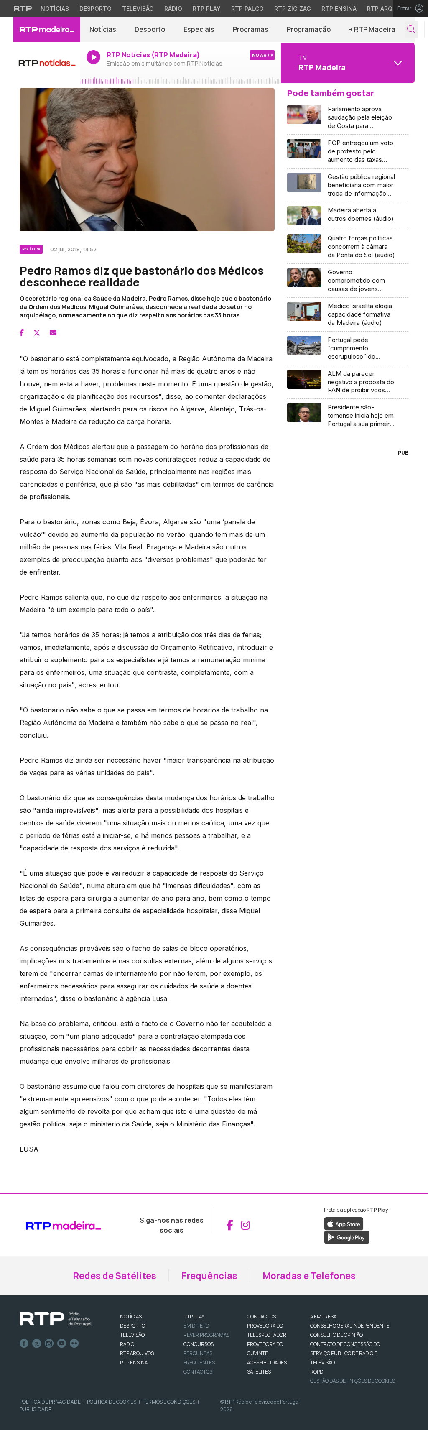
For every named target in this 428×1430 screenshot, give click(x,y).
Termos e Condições (169, 1401)
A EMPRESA (323, 1316)
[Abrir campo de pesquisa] (411, 29)
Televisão (138, 8)
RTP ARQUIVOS (137, 1353)
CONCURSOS (198, 1344)
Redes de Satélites (114, 1275)
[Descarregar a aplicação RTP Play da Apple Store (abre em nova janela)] (344, 1223)
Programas (250, 29)
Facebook (24, 1343)
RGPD (316, 1371)
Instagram (49, 1343)
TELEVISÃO (132, 1334)
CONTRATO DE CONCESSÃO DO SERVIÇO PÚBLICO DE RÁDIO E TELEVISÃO (345, 1353)
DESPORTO (132, 1325)
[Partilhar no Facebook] (22, 332)
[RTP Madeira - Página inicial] (46, 29)
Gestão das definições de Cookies (352, 1380)
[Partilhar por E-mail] (53, 332)
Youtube (61, 1343)
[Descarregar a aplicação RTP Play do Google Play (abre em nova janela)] (346, 1236)
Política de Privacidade (50, 1401)
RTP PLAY (193, 1316)
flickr (74, 1343)
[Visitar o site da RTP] (23, 8)
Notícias (55, 8)
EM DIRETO (196, 1325)
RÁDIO (127, 1344)
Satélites (259, 1371)
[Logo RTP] (56, 1319)
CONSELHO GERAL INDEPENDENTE (349, 1325)
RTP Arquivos (388, 8)
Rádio (173, 8)
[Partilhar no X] (36, 332)
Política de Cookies (111, 1401)
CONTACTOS (261, 1316)
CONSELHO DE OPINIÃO (336, 1334)
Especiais (198, 29)
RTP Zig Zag (292, 8)
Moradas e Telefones (309, 1275)
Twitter (36, 1343)
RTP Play (207, 8)
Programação (309, 29)
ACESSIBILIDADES (267, 1362)
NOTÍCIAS (131, 1316)
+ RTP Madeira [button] (372, 29)
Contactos (197, 1371)
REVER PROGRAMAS (206, 1334)
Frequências (209, 1275)
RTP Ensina (339, 8)
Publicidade (35, 1409)
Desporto (95, 8)
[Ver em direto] (46, 63)
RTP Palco (247, 8)
